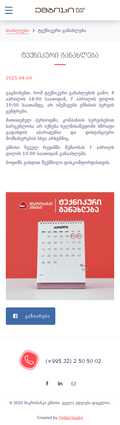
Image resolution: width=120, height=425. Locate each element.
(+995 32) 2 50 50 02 (73, 361)
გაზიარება (37, 316)
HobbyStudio (71, 417)
